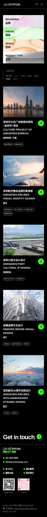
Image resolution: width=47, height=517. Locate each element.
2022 (15, 79)
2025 (29, 76)
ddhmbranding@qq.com (16, 462)
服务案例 (30, 469)
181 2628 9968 (11, 458)
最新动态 (9, 473)
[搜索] (36, 4)
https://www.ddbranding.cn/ (25, 508)
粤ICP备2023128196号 (23, 505)
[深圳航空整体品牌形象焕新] (23, 170)
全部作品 (10, 71)
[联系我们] (39, 436)
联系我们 (30, 473)
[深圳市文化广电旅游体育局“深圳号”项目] (23, 101)
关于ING (9, 469)
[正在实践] (12, 4)
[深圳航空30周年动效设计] (23, 370)
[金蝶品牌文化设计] (23, 305)
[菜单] (41, 4)
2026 (23, 76)
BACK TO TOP (9, 511)
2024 (36, 76)
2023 (8, 79)
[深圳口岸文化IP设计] (23, 240)
